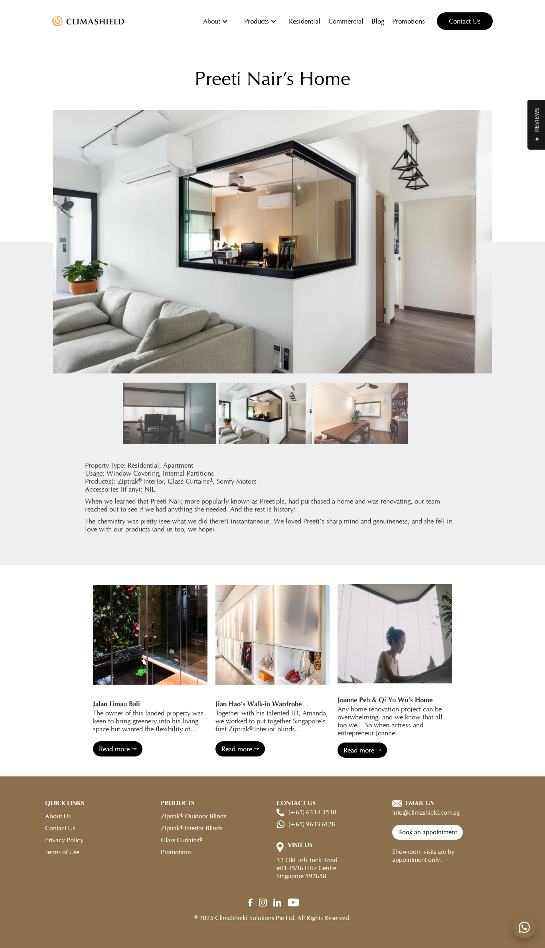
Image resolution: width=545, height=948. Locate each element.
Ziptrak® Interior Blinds (191, 828)
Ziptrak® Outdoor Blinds (193, 816)
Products (256, 21)
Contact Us (465, 21)
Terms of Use (62, 852)
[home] (88, 21)
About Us (58, 816)
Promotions (408, 21)
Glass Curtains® (181, 840)
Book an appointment (427, 832)
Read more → (117, 749)
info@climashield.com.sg (426, 812)
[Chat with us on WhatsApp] (524, 927)
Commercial (345, 21)
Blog (377, 21)
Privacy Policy (64, 840)
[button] (215, 21)
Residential (304, 21)
